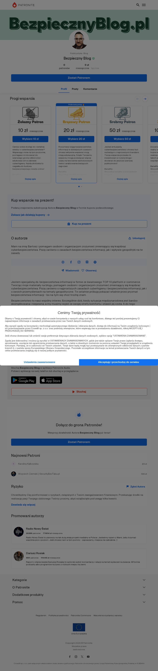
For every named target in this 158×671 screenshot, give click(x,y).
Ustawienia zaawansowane (39, 362)
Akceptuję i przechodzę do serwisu (118, 362)
